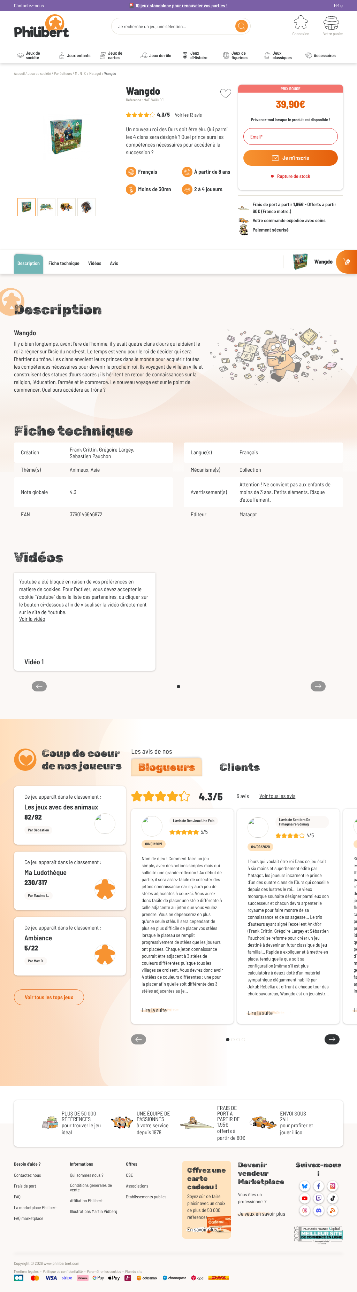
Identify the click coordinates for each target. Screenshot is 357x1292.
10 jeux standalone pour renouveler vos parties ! (182, 5)
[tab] (166, 767)
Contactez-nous (29, 5)
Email (255, 136)
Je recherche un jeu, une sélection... (152, 26)
